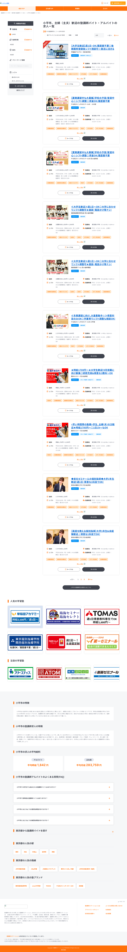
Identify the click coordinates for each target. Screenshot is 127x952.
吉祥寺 (44, 852)
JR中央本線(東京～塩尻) (87, 869)
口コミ (105, 8)
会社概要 (108, 913)
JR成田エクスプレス (48, 869)
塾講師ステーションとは (92, 906)
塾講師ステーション (13, 936)
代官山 (34, 852)
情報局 (77, 8)
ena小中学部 (36, 886)
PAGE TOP (122, 901)
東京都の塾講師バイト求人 (18, 13)
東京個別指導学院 (21, 886)
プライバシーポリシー (92, 910)
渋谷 (25, 852)
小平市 (14, 34)
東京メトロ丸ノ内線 (67, 869)
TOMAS (48, 886)
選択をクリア (20, 90)
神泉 (53, 852)
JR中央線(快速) (20, 869)
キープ (106, 3)
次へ (116, 35)
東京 (17, 852)
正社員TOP (49, 8)
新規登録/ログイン (119, 3)
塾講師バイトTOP (5, 13)
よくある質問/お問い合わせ (114, 906)
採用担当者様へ (90, 913)
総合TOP (22, 8)
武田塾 (81, 886)
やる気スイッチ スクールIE (64, 886)
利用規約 (108, 910)
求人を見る (94, 84)
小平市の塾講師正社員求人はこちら (81, 587)
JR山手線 (34, 869)
